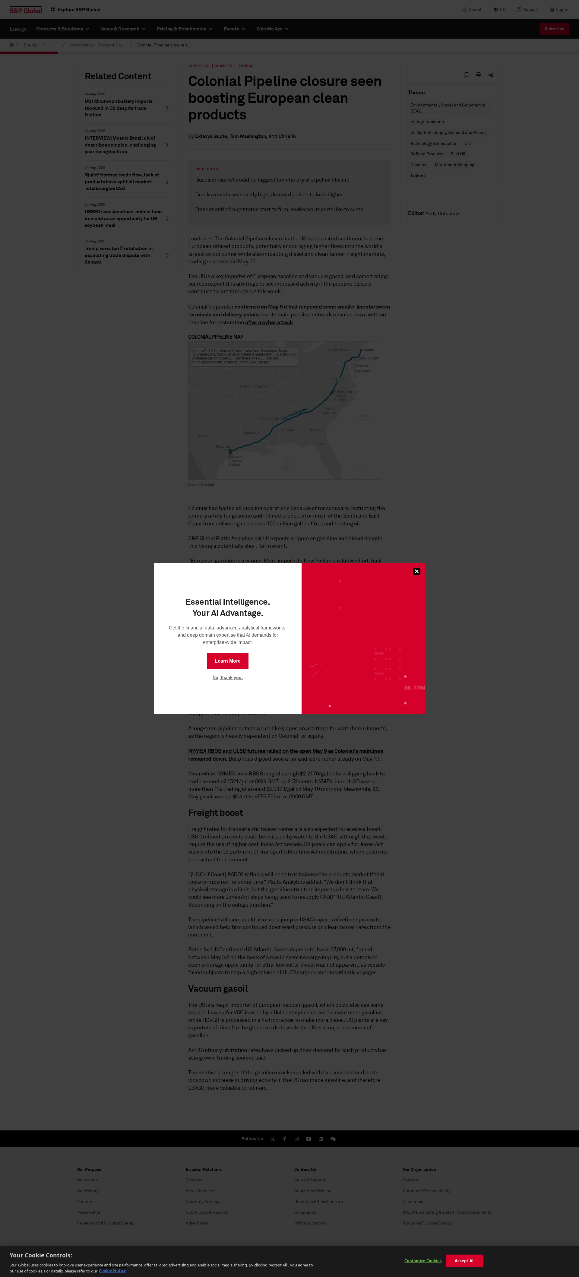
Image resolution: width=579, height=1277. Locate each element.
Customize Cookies (422, 1260)
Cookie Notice (112, 1270)
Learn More (228, 661)
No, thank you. (228, 677)
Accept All (465, 1260)
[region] (289, 1261)
